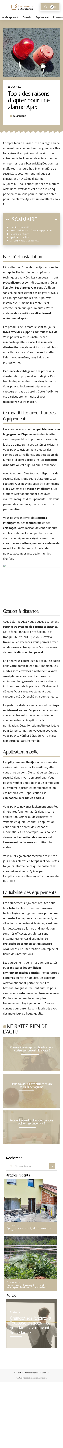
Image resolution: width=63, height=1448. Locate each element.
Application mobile (19, 237)
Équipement (19, 116)
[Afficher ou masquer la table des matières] (47, 220)
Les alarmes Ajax (25, 287)
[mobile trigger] (5, 7)
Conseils (14, 1226)
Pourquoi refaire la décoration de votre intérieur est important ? (31, 1122)
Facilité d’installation (20, 227)
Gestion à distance (19, 233)
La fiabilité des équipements (24, 240)
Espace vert (15, 1283)
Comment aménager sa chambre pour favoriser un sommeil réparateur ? (31, 1049)
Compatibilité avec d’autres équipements (31, 230)
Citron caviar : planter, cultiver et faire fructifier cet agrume (32, 1085)
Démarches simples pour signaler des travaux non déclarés (29, 1229)
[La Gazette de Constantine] (22, 7)
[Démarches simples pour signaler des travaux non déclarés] (30, 1200)
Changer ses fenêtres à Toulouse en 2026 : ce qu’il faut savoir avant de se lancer (30, 1325)
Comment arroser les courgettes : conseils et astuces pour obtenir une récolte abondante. (27, 1286)
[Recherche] (46, 7)
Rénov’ (16, 1312)
